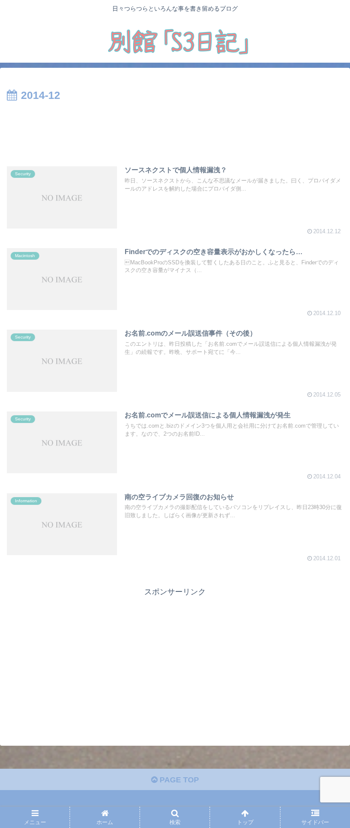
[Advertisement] (175, 128)
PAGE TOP (178, 780)
